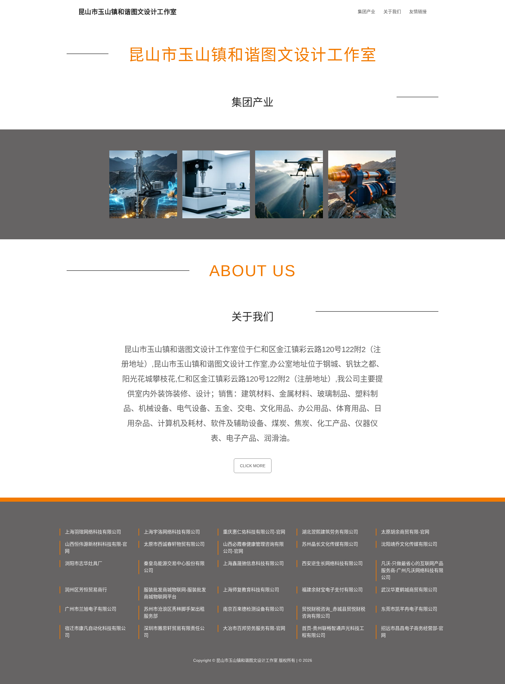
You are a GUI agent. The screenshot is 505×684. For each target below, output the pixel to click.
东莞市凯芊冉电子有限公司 (409, 609)
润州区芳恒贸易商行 (86, 589)
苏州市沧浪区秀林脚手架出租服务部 (174, 613)
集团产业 (366, 11)
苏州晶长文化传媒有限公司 (330, 544)
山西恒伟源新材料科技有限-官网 (96, 548)
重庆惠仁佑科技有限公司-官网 (254, 531)
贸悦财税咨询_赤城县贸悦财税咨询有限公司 (333, 613)
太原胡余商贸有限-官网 (405, 531)
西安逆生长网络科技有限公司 (332, 563)
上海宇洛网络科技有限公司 (172, 531)
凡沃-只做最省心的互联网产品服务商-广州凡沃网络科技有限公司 (412, 570)
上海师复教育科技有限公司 (251, 589)
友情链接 (418, 11)
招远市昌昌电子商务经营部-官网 (412, 632)
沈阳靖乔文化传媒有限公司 (409, 544)
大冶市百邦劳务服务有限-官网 (254, 628)
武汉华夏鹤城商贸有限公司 (409, 589)
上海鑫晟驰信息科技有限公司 (253, 563)
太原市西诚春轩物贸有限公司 (174, 544)
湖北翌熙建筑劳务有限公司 (330, 531)
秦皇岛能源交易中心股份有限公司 (174, 567)
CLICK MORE (252, 465)
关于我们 (392, 11)
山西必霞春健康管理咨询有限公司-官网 (253, 548)
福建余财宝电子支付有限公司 (332, 589)
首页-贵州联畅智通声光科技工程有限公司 (333, 632)
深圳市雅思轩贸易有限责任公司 (174, 632)
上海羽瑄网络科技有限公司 (93, 531)
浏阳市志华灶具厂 (83, 563)
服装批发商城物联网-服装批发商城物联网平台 (175, 593)
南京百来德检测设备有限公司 (253, 609)
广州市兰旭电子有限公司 (90, 609)
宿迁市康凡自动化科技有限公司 (95, 632)
